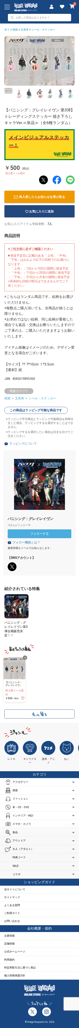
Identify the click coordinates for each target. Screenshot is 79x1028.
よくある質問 (12, 905)
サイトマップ (12, 897)
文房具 (25, 29)
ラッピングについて (23, 443)
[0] (72, 7)
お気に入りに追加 (41, 211)
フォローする (39, 533)
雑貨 (15, 29)
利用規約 (9, 959)
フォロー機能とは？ (24, 542)
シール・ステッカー (43, 29)
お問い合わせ (12, 921)
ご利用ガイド (12, 913)
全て (7, 29)
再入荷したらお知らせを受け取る (42, 197)
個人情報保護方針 (14, 975)
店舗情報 (9, 943)
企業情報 (9, 935)
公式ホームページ (14, 951)
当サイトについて (14, 889)
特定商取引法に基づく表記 (20, 967)
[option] (39, 61)
